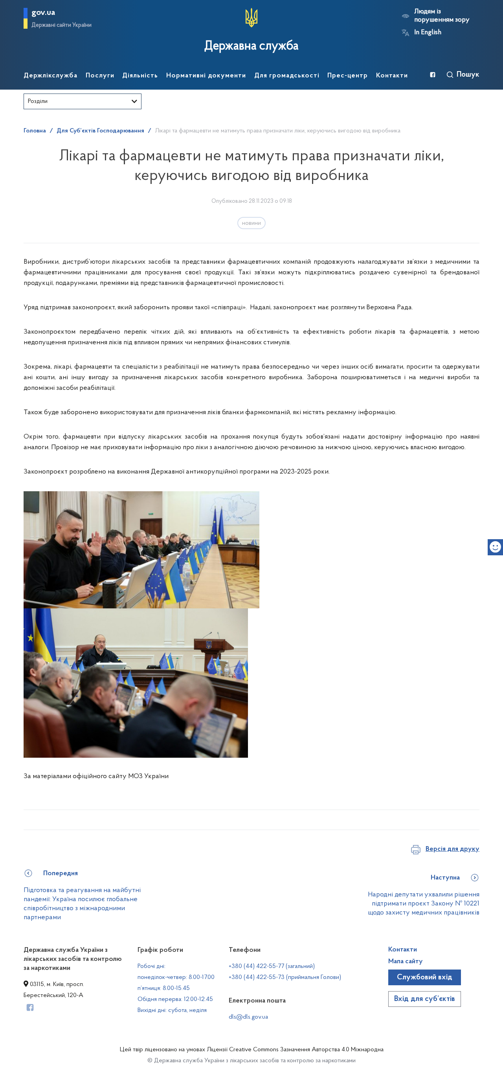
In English (427, 32)
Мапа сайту (405, 961)
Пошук (468, 75)
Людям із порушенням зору (442, 16)
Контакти (402, 949)
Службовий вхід (424, 977)
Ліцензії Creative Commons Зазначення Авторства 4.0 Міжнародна (295, 1050)
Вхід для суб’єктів (424, 999)
